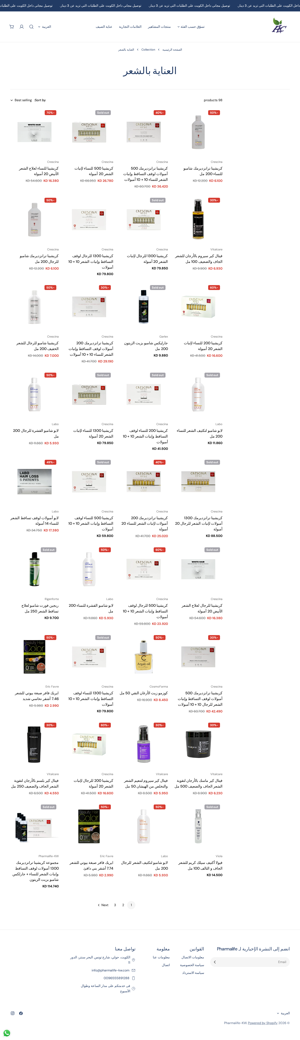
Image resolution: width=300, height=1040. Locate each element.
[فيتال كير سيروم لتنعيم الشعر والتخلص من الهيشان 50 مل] (143, 744)
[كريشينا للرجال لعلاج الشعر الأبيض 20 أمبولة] (198, 569)
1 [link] (131, 905)
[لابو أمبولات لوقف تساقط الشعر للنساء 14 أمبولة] (34, 481)
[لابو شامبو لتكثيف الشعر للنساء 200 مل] (198, 394)
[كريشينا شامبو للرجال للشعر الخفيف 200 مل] (34, 307)
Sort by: (40, 100)
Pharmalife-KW (235, 1023)
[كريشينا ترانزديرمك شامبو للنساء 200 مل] (198, 132)
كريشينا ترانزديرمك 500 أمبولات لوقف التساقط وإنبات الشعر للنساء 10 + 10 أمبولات (145, 174)
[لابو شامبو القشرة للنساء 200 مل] (89, 569)
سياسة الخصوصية (192, 965)
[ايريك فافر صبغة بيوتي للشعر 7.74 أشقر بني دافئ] (89, 826)
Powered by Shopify (263, 1023)
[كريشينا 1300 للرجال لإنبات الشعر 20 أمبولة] (143, 219)
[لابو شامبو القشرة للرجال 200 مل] (34, 394)
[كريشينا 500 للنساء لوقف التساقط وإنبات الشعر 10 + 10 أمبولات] (89, 481)
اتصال (166, 965)
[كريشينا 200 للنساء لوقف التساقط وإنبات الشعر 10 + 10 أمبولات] (143, 394)
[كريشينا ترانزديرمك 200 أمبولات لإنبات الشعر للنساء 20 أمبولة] (143, 481)
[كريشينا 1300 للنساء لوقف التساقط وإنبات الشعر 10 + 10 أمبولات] (89, 657)
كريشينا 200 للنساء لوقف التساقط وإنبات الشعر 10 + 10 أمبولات (145, 436)
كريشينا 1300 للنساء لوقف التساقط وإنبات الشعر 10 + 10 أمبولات (90, 699)
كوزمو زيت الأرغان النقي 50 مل (144, 693)
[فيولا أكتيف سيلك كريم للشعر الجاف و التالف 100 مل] (198, 826)
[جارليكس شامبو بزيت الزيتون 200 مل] (143, 307)
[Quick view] (180, 117)
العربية (46, 26)
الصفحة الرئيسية (172, 49)
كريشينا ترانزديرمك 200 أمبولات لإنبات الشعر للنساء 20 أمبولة (144, 524)
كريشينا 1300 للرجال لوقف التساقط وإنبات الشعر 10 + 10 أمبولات (90, 261)
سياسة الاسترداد (193, 973)
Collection (148, 49)
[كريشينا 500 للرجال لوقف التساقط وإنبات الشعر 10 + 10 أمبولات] (143, 569)
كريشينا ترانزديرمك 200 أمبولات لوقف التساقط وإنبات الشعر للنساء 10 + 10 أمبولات (91, 349)
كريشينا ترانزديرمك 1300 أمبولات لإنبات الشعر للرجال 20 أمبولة (198, 524)
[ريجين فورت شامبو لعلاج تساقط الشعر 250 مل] (34, 569)
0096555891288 (117, 978)
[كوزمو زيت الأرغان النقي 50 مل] (143, 657)
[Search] (31, 27)
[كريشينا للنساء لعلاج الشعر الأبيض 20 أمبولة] (34, 132)
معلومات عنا (161, 957)
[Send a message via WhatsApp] (7, 1033)
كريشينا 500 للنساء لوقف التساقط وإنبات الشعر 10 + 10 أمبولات (90, 524)
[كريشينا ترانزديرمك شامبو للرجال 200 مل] (34, 219)
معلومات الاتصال (192, 957)
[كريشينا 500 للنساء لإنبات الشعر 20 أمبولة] (89, 132)
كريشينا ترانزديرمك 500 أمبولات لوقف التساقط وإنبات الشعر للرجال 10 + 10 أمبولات (200, 699)
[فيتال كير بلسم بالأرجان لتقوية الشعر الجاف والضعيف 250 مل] (34, 744)
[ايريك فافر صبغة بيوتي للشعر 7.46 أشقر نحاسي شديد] (34, 657)
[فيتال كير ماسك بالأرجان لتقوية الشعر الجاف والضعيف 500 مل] (198, 744)
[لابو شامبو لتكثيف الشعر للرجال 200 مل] (143, 826)
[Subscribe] (215, 962)
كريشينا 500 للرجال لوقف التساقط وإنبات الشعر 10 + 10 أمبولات (145, 611)
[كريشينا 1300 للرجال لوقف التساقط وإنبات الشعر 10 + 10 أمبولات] (89, 219)
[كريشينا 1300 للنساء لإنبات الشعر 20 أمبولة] (89, 394)
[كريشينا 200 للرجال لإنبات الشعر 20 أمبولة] (89, 744)
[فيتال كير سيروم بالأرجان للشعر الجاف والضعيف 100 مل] (198, 219)
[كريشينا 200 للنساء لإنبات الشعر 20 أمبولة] (198, 307)
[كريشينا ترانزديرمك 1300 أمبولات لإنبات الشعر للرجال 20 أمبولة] (198, 481)
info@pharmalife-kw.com (111, 970)
